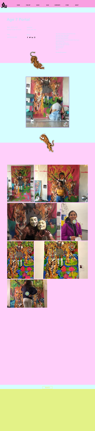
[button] (67, 125)
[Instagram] (34, 37)
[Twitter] (30, 37)
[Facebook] (27, 37)
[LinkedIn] (32, 37)
